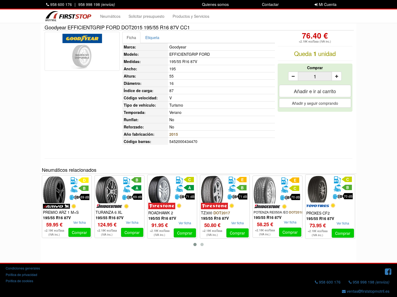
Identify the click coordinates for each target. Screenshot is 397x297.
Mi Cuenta (327, 4)
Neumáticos (110, 16)
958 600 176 (60, 4)
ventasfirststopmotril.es (367, 291)
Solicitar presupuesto (146, 16)
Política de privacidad (21, 274)
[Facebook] (388, 271)
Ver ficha (79, 222)
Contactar (270, 4)
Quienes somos (215, 4)
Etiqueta (152, 37)
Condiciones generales (23, 268)
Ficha (131, 37)
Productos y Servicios (191, 16)
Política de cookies (19, 280)
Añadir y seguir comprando (315, 103)
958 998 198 (96, 4)
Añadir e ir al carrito (315, 91)
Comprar (315, 67)
